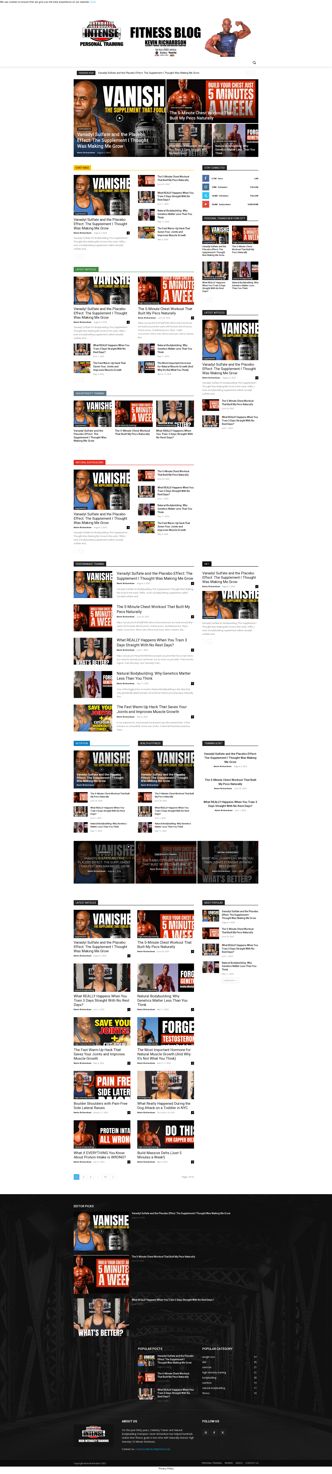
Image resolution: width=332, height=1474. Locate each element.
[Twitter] (222, 1432)
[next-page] (81, 256)
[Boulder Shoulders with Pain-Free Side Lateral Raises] (102, 1085)
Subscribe (253, 204)
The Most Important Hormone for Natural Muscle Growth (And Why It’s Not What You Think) (175, 366)
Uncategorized (144, 1097)
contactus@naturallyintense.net (152, 1449)
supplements (84, 129)
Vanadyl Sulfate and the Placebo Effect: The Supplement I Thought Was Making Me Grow (148, 72)
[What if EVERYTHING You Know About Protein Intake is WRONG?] (102, 1134)
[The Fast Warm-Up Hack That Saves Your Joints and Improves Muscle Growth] (146, 232)
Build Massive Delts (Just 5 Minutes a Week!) (159, 1155)
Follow (254, 187)
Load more (229, 980)
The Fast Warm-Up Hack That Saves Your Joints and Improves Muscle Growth (174, 232)
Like (256, 178)
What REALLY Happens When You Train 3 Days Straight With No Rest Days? (176, 196)
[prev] (247, 73)
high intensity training (181, 108)
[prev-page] (76, 256)
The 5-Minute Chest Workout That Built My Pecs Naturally (165, 311)
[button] (254, 62)
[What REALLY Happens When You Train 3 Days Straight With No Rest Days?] (146, 197)
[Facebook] (214, 1432)
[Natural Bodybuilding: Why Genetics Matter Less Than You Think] (146, 215)
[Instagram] (205, 1432)
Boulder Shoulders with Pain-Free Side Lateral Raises (100, 1105)
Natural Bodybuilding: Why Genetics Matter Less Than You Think (175, 214)
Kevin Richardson (82, 233)
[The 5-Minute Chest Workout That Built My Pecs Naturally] (212, 101)
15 (105, 1177)
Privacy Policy (166, 1468)
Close (93, 1)
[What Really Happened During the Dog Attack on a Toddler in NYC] (165, 1085)
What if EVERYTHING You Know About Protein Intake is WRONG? (100, 1155)
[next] (253, 73)
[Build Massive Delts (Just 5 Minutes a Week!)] (165, 1134)
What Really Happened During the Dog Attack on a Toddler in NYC (163, 1105)
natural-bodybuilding (180, 141)
